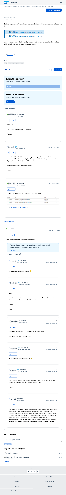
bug (6, 63)
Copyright (16, 481)
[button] (44, 69)
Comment (57, 70)
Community (13, 2)
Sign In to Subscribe (54, 10)
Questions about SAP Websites (20, 6)
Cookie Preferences (16, 491)
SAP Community (8, 6)
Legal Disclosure (49, 481)
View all (6, 461)
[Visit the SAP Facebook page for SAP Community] (28, 471)
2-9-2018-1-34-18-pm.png (18, 207)
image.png (10, 55)
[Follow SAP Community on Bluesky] (31, 471)
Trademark (16, 486)
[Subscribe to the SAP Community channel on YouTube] (34, 471)
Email (17, 63)
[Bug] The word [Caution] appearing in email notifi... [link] (41, 6)
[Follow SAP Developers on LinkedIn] (37, 471)
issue (22, 63)
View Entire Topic (9, 221)
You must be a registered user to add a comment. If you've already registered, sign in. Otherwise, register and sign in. (30, 246)
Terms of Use (49, 477)
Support (49, 486)
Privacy (16, 477)
